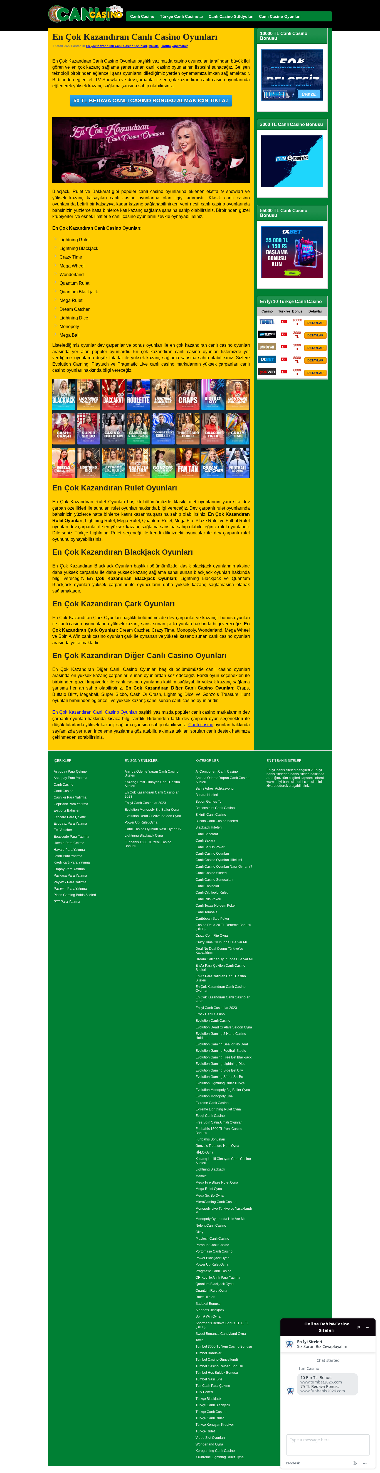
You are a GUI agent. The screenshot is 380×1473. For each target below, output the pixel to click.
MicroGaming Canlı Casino (216, 1202)
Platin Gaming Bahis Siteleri (75, 895)
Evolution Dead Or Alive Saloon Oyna (153, 816)
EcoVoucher (63, 830)
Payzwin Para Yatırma (70, 889)
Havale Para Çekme (69, 843)
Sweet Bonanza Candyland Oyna (221, 1334)
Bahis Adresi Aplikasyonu (215, 788)
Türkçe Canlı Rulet (210, 1418)
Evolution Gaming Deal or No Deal (222, 1044)
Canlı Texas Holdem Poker (216, 905)
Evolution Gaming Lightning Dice (220, 1064)
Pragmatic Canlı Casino (213, 1271)
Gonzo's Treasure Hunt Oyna (217, 1146)
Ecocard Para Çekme (70, 817)
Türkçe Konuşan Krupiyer (215, 1425)
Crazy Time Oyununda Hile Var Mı (221, 942)
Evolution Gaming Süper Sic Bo (219, 1077)
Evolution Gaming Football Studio (221, 1051)
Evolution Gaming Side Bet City (219, 1070)
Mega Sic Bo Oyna (210, 1195)
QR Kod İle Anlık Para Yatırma (218, 1277)
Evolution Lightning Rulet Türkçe (220, 1083)
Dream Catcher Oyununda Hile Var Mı (224, 959)
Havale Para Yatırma (69, 850)
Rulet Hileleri (205, 1297)
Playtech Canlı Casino (212, 1239)
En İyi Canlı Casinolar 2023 (145, 803)
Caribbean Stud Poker (212, 919)
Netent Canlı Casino (211, 1225)
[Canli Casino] (85, 22)
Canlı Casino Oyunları (212, 853)
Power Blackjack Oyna (213, 1258)
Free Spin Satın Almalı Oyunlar (219, 1122)
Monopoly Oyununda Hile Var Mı (220, 1219)
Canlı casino (200, 724)
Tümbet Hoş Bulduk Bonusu (217, 1373)
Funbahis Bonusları (210, 1139)
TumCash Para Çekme (213, 1386)
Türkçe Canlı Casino (211, 1412)
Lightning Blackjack (210, 1169)
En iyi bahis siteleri (281, 770)
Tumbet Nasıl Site (209, 1379)
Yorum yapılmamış (174, 46)
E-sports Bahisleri (67, 810)
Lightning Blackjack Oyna (144, 835)
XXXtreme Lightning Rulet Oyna (220, 1457)
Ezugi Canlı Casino (210, 1116)
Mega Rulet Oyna (209, 1189)
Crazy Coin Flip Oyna (212, 936)
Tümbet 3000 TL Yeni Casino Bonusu (224, 1346)
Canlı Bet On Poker (210, 847)
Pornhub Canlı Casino (212, 1245)
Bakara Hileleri (207, 795)
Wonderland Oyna (209, 1444)
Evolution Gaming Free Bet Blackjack (223, 1057)
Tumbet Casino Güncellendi (217, 1360)
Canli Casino (63, 791)
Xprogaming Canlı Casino (215, 1451)
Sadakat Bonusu (208, 1304)
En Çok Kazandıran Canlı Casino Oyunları (116, 46)
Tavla (200, 1340)
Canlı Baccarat (207, 834)
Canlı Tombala (207, 912)
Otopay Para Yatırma (69, 869)
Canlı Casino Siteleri (211, 873)
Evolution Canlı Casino (213, 1021)
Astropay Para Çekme (70, 771)
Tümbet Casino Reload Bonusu (219, 1366)
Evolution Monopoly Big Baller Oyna (152, 810)
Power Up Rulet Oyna (141, 822)
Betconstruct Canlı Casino (215, 808)
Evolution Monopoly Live (214, 1096)
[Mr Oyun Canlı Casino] (267, 349)
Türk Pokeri (204, 1392)
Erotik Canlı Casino (210, 1014)
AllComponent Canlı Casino (217, 771)
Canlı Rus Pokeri (208, 899)
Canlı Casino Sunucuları (214, 880)
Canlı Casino (63, 785)
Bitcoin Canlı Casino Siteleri (217, 821)
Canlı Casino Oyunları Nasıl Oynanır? (153, 829)
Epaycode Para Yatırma (71, 837)
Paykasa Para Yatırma (70, 875)
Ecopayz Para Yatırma (70, 823)
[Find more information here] (328, 1393)
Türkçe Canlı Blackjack (213, 1405)
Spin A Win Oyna (208, 1316)
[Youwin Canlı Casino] (267, 374)
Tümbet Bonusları (209, 1353)
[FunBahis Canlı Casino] (267, 337)
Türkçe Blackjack (208, 1399)
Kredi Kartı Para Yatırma (72, 862)
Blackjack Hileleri (209, 827)
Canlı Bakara (205, 840)
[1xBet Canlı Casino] (267, 362)
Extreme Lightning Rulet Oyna (218, 1109)
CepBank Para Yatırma (71, 804)
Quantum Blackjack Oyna (215, 1284)
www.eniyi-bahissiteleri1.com (288, 782)
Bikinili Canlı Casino (211, 815)
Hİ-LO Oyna (204, 1152)
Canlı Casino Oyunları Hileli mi (219, 860)
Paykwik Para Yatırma (70, 882)
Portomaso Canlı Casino (214, 1251)
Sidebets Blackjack (210, 1310)
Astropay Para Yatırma (70, 778)
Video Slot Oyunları (210, 1438)
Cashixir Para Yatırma (70, 797)
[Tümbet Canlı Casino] (267, 324)
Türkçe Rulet (205, 1431)
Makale (154, 46)
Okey (199, 1232)
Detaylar (315, 322)
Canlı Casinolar (207, 886)
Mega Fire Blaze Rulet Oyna (217, 1182)
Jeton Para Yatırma (68, 856)
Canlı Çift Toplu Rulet (212, 892)
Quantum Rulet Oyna (211, 1291)
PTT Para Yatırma (67, 902)
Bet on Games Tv (208, 802)
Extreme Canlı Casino (212, 1103)
